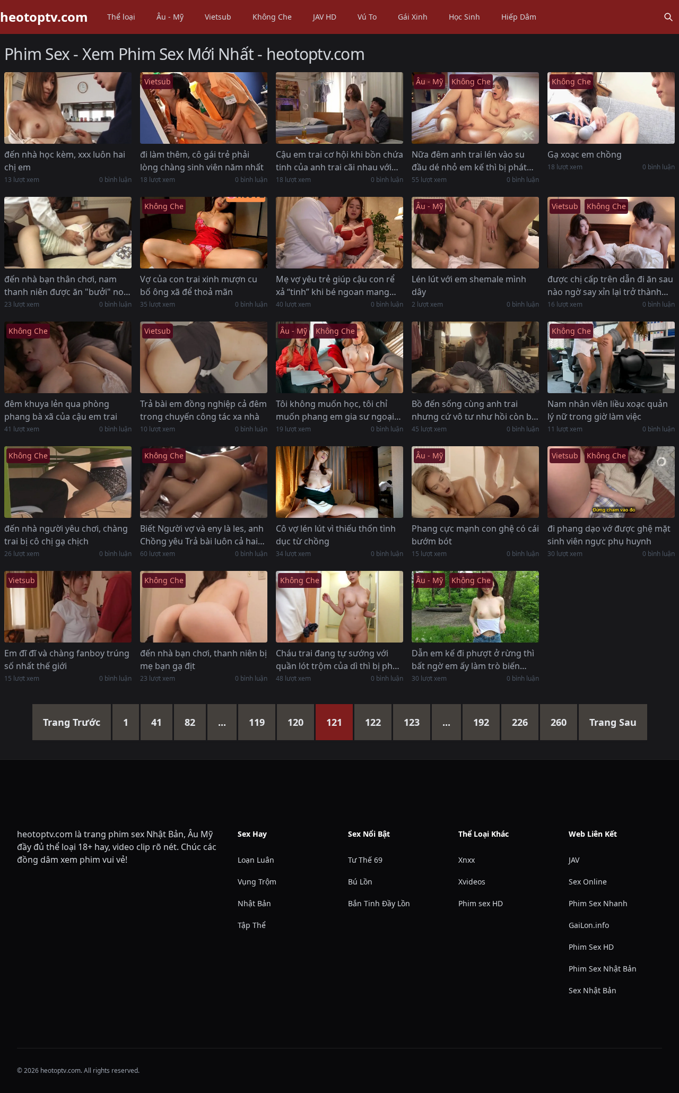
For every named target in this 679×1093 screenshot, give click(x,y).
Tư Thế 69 (365, 860)
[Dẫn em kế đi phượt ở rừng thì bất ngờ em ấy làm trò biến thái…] (475, 607)
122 (373, 722)
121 (334, 722)
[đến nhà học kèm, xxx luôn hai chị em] (68, 108)
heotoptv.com (44, 16)
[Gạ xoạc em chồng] (611, 108)
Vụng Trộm (257, 882)
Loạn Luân (256, 860)
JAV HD (324, 17)
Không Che (272, 17)
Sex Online (588, 882)
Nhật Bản (254, 903)
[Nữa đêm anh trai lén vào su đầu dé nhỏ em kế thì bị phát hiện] (475, 108)
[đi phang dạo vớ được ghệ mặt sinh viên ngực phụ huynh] (611, 482)
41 (156, 722)
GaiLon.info (589, 925)
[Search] (668, 17)
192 (481, 722)
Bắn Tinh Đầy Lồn (379, 903)
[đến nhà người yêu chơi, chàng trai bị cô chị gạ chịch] (68, 482)
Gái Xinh (413, 17)
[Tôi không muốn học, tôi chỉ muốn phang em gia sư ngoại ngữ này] (339, 357)
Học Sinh (464, 17)
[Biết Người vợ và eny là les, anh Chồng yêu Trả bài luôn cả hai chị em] (203, 482)
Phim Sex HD (591, 947)
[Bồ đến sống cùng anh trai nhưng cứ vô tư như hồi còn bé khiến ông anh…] (475, 357)
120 (295, 722)
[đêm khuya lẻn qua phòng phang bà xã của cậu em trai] (68, 357)
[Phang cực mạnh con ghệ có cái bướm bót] (475, 482)
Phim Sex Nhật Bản (603, 969)
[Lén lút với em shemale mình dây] (475, 232)
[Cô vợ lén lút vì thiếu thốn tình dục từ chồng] (339, 482)
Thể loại (121, 17)
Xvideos (471, 882)
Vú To (367, 17)
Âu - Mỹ (170, 17)
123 (412, 722)
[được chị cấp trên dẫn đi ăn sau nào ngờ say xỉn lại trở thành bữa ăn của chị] (611, 232)
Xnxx (466, 860)
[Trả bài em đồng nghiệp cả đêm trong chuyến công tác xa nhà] (203, 357)
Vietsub (218, 17)
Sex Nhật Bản (592, 990)
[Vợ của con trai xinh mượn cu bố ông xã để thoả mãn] (203, 232)
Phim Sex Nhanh (598, 903)
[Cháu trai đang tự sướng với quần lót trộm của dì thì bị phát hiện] (339, 607)
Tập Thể (252, 925)
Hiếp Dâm (518, 17)
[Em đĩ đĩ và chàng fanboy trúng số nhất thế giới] (68, 607)
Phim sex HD (480, 903)
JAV (574, 860)
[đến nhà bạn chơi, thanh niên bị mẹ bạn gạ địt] (203, 607)
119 (257, 722)
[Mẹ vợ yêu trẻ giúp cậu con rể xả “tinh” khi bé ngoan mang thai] (339, 232)
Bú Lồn (360, 882)
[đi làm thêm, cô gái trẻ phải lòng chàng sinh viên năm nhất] (203, 108)
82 (190, 722)
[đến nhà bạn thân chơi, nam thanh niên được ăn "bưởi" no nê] (68, 232)
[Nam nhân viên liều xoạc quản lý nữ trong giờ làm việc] (611, 357)
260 (559, 722)
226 (520, 722)
